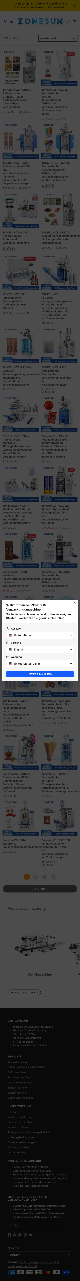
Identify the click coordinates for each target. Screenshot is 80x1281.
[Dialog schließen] (75, 603)
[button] (40, 635)
